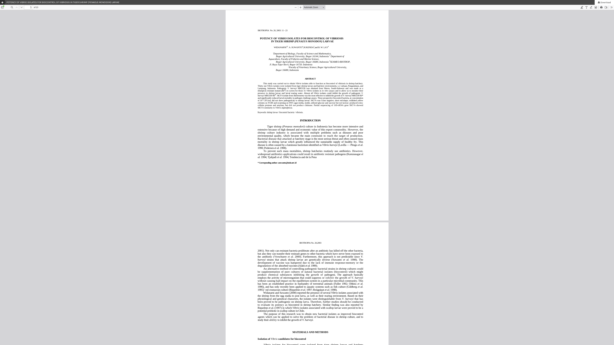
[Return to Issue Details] (2, 2)
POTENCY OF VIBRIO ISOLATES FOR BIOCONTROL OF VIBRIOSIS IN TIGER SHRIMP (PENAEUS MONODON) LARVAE (62, 2)
